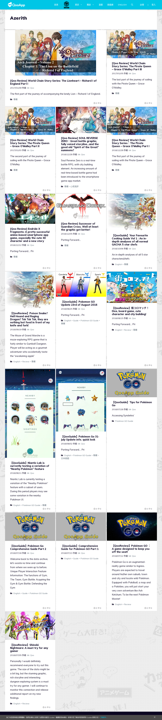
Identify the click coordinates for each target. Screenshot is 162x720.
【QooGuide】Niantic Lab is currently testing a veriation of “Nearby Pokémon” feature (29, 466)
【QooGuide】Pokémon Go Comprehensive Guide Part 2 (28, 547)
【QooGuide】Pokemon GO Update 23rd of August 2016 (79, 303)
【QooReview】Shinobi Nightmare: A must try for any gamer (29, 648)
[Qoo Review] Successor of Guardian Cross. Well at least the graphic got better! (79, 226)
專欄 (15, 99)
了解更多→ (103, 717)
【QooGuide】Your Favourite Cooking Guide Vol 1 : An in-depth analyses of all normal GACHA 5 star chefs (130, 240)
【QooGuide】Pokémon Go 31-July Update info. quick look (80, 438)
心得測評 (74, 186)
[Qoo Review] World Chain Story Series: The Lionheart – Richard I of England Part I (53, 82)
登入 (154, 4)
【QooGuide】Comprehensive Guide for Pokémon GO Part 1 (80, 547)
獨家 (89, 4)
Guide (75, 320)
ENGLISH (122, 4)
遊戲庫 (110, 4)
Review (25, 361)
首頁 (56, 4)
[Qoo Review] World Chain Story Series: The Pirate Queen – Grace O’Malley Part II (29, 143)
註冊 (142, 4)
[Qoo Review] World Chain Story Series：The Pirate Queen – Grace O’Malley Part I (130, 143)
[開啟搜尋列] (132, 4)
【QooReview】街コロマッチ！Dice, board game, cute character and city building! (130, 311)
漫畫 (101, 4)
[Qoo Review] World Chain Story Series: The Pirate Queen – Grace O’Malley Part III (131, 66)
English (118, 264)
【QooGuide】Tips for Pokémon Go (132, 404)
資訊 (77, 4)
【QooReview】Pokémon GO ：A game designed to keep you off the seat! (131, 548)
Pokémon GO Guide (89, 320)
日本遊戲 (65, 458)
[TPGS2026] (66, 4)
